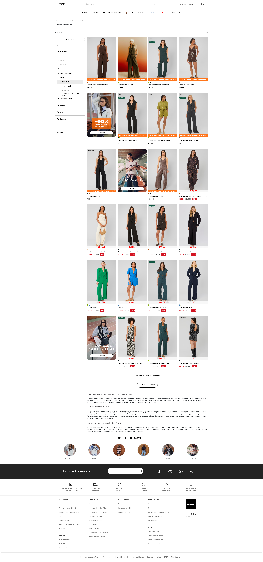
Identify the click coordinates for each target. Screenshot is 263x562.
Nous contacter (153, 504)
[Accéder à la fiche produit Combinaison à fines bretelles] (101, 59)
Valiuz (158, 557)
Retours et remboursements (158, 512)
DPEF (166, 557)
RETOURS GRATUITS (120, 490)
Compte (191, 4)
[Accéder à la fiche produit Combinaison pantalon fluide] (101, 226)
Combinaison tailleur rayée (188, 140)
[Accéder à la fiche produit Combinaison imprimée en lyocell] (132, 338)
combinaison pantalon (94, 413)
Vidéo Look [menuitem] (176, 13)
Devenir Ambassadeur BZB (69, 512)
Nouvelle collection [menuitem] (112, 13)
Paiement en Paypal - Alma (72, 490)
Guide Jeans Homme (155, 535)
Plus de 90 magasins (167, 490)
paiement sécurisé (143, 490)
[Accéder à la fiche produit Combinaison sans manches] (162, 59)
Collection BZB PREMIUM (98, 512)
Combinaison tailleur (186, 252)
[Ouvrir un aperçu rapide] (113, 39)
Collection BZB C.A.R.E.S (98, 508)
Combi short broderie (186, 85)
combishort (161, 415)
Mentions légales (137, 557)
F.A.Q (150, 508)
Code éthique (94, 524)
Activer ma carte (124, 512)
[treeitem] (64, 52)
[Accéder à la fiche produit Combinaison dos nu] (132, 59)
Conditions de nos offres (89, 557)
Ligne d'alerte (94, 528)
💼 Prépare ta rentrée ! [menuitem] (136, 13)
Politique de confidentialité (118, 557)
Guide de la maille (154, 544)
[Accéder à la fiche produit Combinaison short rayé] (162, 226)
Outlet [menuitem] (163, 13)
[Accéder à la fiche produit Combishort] (132, 282)
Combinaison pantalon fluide (97, 252)
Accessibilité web (95, 520)
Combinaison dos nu (125, 85)
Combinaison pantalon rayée (158, 363)
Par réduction (62, 105)
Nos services (152, 520)
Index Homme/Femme (97, 537)
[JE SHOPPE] (101, 115)
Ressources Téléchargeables (69, 524)
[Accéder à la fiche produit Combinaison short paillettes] (193, 338)
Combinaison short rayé (157, 252)
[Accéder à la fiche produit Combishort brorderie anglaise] (162, 115)
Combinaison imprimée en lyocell (130, 363)
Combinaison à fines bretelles (97, 85)
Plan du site (175, 557)
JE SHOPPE (102, 133)
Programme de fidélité (67, 508)
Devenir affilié (64, 520)
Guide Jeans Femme (155, 540)
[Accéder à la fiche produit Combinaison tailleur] (193, 226)
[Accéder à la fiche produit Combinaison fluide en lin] (162, 282)
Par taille (60, 112)
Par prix (60, 133)
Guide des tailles (154, 531)
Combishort (122, 307)
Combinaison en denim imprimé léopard (193, 196)
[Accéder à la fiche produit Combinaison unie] (101, 282)
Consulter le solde (125, 508)
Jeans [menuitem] (153, 13)
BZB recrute (63, 516)
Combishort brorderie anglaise (159, 140)
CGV (102, 557)
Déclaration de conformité (98, 532)
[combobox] (121, 4)
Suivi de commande (155, 516)
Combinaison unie (93, 307)
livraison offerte (96, 490)
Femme (59, 45)
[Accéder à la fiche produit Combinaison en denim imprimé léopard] (193, 170)
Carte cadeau (123, 504)
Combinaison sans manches (158, 85)
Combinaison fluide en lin (157, 307)
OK (141, 471)
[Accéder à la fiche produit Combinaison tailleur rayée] (193, 115)
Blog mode (63, 528)
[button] (114, 39)
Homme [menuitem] (95, 13)
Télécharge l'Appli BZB (191, 490)
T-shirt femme (64, 540)
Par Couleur (61, 119)
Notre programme (95, 504)
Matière (60, 126)
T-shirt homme (64, 544)
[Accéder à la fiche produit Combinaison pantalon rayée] (162, 338)
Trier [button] (206, 32)
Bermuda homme (65, 548)
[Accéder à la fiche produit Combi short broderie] (193, 59)
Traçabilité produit (95, 516)
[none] (70, 52)
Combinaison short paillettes (189, 363)
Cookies (150, 557)
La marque (63, 504)
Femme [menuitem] (85, 13)
